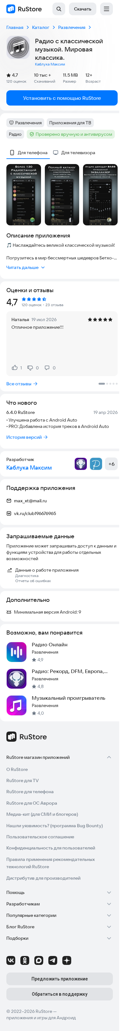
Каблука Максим (50, 64)
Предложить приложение (59, 978)
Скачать (82, 9)
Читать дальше (22, 267)
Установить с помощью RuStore (62, 98)
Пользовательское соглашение (40, 837)
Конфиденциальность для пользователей (50, 848)
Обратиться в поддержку (59, 994)
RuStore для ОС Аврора (31, 803)
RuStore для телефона (30, 791)
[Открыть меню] (106, 9)
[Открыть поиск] (58, 9)
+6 (111, 464)
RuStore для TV (22, 780)
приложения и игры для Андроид (41, 1018)
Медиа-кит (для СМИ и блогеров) (42, 814)
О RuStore (17, 769)
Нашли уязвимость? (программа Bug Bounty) (54, 825)
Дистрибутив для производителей (43, 878)
